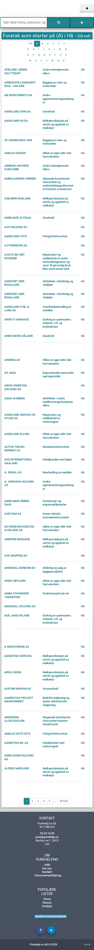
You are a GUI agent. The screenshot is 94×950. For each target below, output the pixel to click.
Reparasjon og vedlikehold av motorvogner (52, 418)
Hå (82, 69)
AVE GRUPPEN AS (15, 555)
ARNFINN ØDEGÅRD (17, 539)
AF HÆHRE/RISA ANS (18, 140)
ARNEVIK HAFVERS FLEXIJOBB (16, 167)
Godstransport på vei (56, 593)
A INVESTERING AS (16, 646)
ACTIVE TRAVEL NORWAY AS (14, 448)
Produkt (47, 906)
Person (47, 902)
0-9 (30, 43)
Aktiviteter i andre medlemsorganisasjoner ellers (58, 402)
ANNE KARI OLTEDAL (17, 217)
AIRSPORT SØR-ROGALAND (14, 283)
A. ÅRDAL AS (12, 472)
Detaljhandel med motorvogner (53, 744)
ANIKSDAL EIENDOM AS (19, 567)
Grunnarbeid (50, 688)
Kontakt (47, 872)
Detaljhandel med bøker (57, 459)
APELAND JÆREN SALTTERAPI (15, 71)
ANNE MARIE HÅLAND (18, 335)
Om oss (47, 868)
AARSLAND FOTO (15, 236)
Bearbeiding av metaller (57, 472)
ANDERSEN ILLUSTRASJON (14, 719)
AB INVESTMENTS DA (18, 95)
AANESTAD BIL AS (16, 742)
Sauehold (48, 217)
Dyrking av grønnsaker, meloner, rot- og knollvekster (57, 323)
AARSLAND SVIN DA (17, 111)
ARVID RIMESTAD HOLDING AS (15, 387)
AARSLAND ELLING (16, 434)
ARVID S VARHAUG (16, 319)
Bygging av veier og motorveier (54, 84)
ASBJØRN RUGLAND (17, 198)
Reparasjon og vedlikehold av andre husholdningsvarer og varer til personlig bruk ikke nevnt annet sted (57, 261)
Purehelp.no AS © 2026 (43, 944)
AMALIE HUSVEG (15, 153)
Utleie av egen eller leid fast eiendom (57, 154)
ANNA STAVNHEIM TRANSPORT (16, 595)
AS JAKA (10, 372)
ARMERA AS (12, 360)
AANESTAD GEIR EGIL (18, 656)
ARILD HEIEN (12, 672)
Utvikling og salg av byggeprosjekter (54, 569)
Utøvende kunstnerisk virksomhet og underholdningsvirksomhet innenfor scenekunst (58, 184)
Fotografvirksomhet (55, 236)
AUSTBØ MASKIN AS (17, 688)
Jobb (47, 864)
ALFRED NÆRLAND (16, 768)
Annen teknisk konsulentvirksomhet (56, 515)
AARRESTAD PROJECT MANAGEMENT (18, 699)
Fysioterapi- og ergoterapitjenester (55, 502)
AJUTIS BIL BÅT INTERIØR (14, 256)
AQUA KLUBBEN (14, 398)
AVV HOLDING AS (15, 227)
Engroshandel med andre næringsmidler (58, 374)
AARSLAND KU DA (16, 120)
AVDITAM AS (12, 513)
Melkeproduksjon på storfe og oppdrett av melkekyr (56, 124)
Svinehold (49, 111)
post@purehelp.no (47, 837)
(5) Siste (64, 800)
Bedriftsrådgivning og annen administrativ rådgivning (56, 701)
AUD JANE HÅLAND (17, 615)
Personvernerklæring (48, 875)
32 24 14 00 (47, 833)
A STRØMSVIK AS (15, 245)
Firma (47, 899)
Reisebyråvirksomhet (56, 446)
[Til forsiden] (19, 9)
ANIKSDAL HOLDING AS (19, 606)
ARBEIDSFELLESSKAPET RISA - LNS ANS (20, 84)
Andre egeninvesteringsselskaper (58, 98)
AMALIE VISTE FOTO (17, 733)
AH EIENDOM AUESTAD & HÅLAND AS (19, 528)
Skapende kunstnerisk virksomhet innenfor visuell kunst (57, 721)
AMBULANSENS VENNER (20, 178)
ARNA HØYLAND (15, 580)
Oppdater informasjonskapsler (50, 916)
